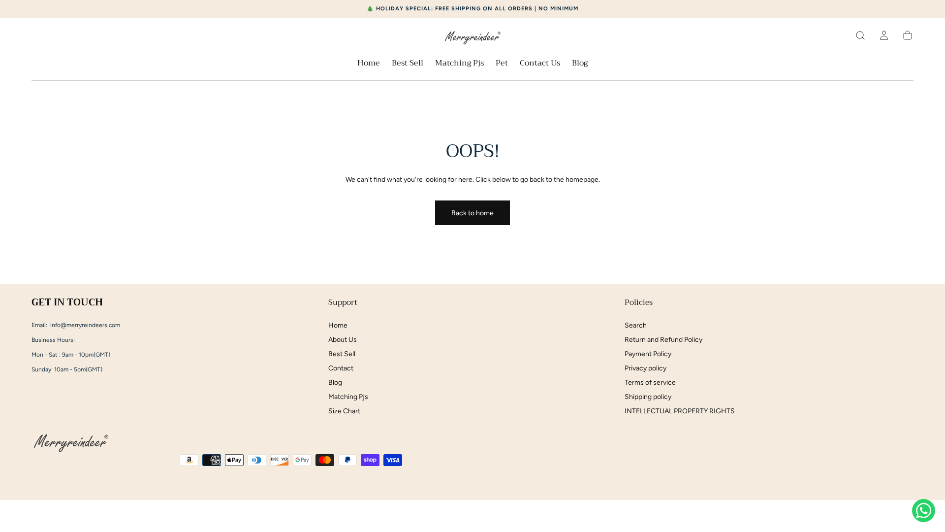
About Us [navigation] (342, 339)
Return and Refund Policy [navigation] (663, 339)
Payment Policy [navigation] (648, 354)
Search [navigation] (636, 325)
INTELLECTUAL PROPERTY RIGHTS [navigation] (680, 411)
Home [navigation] (337, 325)
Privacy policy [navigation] (645, 368)
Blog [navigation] (335, 382)
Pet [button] (502, 64)
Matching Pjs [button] (459, 64)
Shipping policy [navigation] (648, 397)
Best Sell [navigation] (341, 354)
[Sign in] (884, 35)
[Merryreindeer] (71, 444)
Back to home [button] (472, 213)
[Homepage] (472, 39)
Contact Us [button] (540, 64)
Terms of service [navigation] (650, 382)
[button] (860, 35)
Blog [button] (580, 64)
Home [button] (368, 64)
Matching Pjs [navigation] (348, 397)
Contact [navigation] (340, 368)
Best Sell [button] (407, 64)
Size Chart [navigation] (344, 411)
